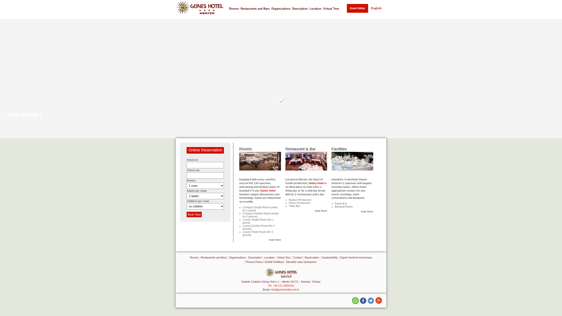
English (376, 8)
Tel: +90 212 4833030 (281, 285)
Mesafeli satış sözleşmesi (301, 262)
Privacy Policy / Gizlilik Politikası (265, 262)
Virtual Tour (331, 8)
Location (315, 8)
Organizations (280, 8)
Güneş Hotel (316, 183)
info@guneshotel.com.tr (285, 289)
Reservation (312, 257)
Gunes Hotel (268, 190)
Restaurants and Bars (255, 8)
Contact (297, 257)
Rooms (234, 8)
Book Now (194, 214)
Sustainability (330, 257)
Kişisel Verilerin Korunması (356, 257)
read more (275, 240)
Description (300, 8)
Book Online (357, 8)
